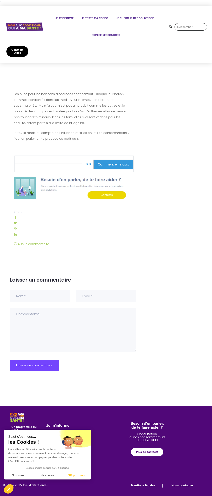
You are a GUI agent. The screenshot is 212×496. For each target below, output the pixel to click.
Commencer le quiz (113, 164)
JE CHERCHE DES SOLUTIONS (135, 18)
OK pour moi (77, 475)
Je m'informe (58, 426)
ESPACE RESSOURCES (106, 35)
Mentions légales (143, 485)
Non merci (18, 475)
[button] (9, 489)
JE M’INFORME (64, 18)
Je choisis (47, 475)
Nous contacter (182, 485)
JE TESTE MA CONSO (95, 18)
